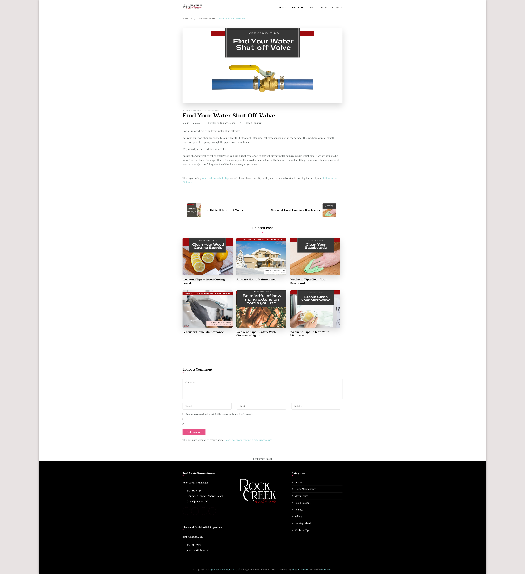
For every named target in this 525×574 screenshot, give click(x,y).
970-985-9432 (194, 490)
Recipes (299, 509)
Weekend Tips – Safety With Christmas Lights (256, 333)
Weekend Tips (212, 110)
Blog (324, 7)
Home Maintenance (193, 110)
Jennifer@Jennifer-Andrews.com (205, 496)
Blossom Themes (300, 569)
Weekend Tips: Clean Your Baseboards (308, 281)
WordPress (326, 569)
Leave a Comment (253, 122)
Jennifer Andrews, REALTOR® (225, 569)
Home (282, 7)
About (312, 7)
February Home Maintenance (203, 332)
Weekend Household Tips (215, 178)
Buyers (298, 482)
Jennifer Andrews (191, 123)
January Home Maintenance (256, 279)
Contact (337, 7)
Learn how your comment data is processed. (249, 440)
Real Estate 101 (303, 502)
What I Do (297, 7)
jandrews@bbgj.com (198, 550)
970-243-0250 (194, 544)
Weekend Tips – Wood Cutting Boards (204, 281)
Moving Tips (301, 496)
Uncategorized (303, 523)
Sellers (298, 516)
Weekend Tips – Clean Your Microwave (309, 333)
